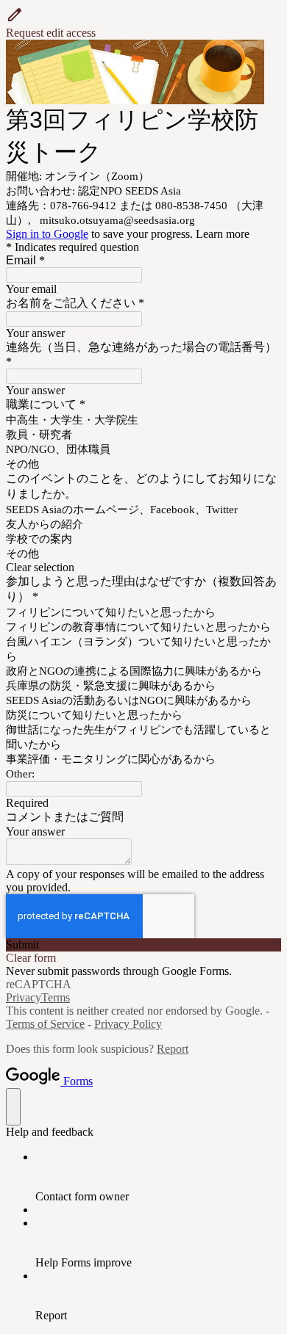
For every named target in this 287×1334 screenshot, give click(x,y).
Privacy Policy (128, 1024)
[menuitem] (158, 1176)
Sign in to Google (47, 234)
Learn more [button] (222, 234)
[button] (143, 23)
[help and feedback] (13, 1106)
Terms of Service (45, 1024)
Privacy (23, 997)
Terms (55, 997)
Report (172, 1049)
